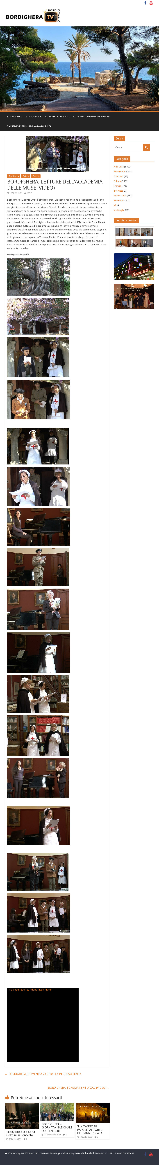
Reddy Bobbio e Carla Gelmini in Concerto (20, 1133)
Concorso (118, 176)
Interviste (118, 190)
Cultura (26, 176)
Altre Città (119, 166)
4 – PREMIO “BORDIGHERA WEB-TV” (92, 116)
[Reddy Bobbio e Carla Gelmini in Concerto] (22, 1105)
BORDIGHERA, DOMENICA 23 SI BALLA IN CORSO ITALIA (43, 1074)
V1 (115, 205)
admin (29, 192)
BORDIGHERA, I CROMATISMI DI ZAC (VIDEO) (79, 1087)
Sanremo (118, 200)
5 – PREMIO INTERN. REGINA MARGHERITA (29, 126)
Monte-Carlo (120, 195)
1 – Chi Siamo (14, 116)
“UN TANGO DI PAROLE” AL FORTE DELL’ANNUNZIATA (89, 1129)
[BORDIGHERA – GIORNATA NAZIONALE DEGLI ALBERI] (57, 1105)
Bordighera (14, 176)
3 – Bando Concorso (57, 116)
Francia (117, 185)
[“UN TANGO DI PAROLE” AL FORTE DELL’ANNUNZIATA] (93, 1105)
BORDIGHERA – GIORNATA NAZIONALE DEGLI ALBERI (57, 1127)
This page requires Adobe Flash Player (29, 989)
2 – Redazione (33, 116)
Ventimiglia (119, 210)
